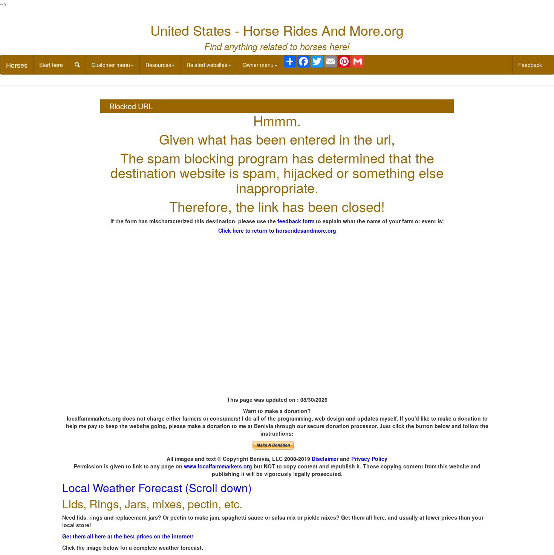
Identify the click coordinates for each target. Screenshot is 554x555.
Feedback (530, 65)
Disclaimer (325, 458)
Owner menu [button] (258, 65)
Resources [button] (158, 65)
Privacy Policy (369, 458)
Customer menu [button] (111, 65)
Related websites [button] (207, 65)
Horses (17, 65)
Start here (51, 65)
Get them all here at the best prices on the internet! (128, 536)
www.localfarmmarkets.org (218, 466)
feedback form (295, 221)
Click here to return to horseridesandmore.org (277, 230)
